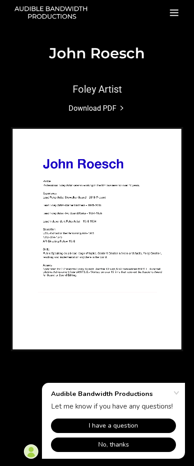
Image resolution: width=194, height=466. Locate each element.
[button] (174, 13)
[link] (51, 12)
